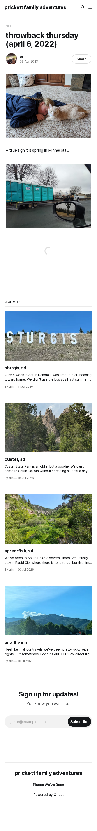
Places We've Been (48, 785)
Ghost (59, 794)
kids (9, 26)
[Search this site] (82, 7)
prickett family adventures (35, 7)
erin (23, 56)
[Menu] (90, 7)
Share (81, 59)
